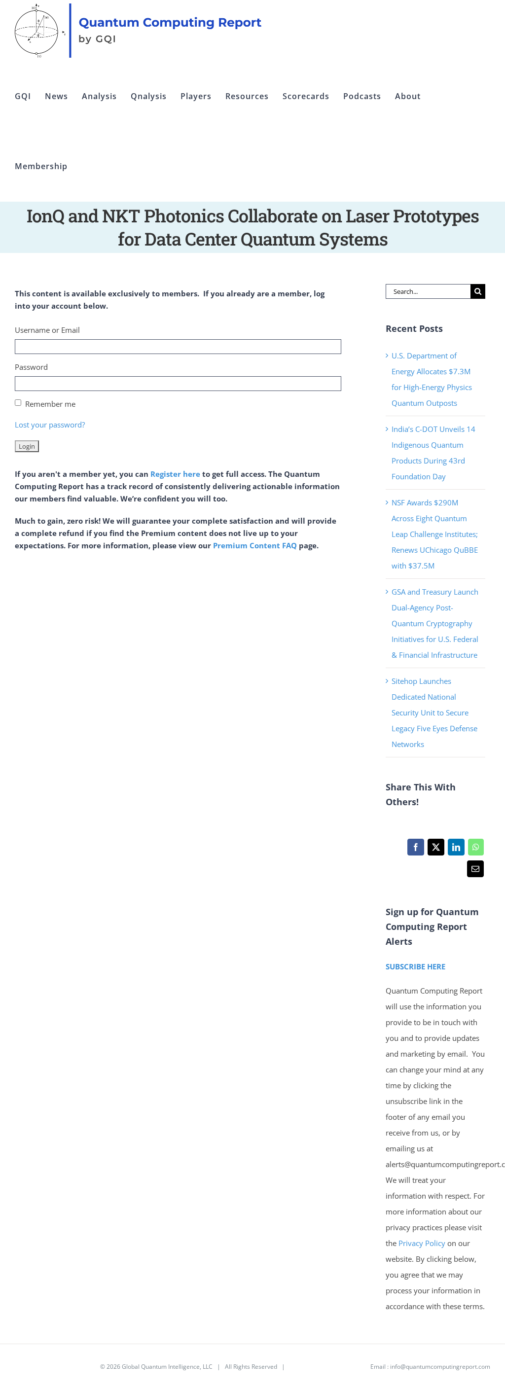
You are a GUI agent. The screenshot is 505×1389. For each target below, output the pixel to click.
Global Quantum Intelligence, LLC (167, 1366)
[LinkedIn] (456, 849)
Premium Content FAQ (255, 545)
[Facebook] (415, 849)
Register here (175, 474)
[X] (436, 849)
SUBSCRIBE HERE (415, 966)
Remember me (50, 404)
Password (31, 367)
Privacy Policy (421, 1243)
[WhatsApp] (475, 849)
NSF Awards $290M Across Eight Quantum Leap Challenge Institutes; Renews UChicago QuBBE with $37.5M (435, 534)
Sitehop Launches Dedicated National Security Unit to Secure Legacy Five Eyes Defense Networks (434, 712)
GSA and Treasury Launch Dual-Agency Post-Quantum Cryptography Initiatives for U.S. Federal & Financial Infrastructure (435, 623)
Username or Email (47, 330)
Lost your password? (50, 424)
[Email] (475, 871)
